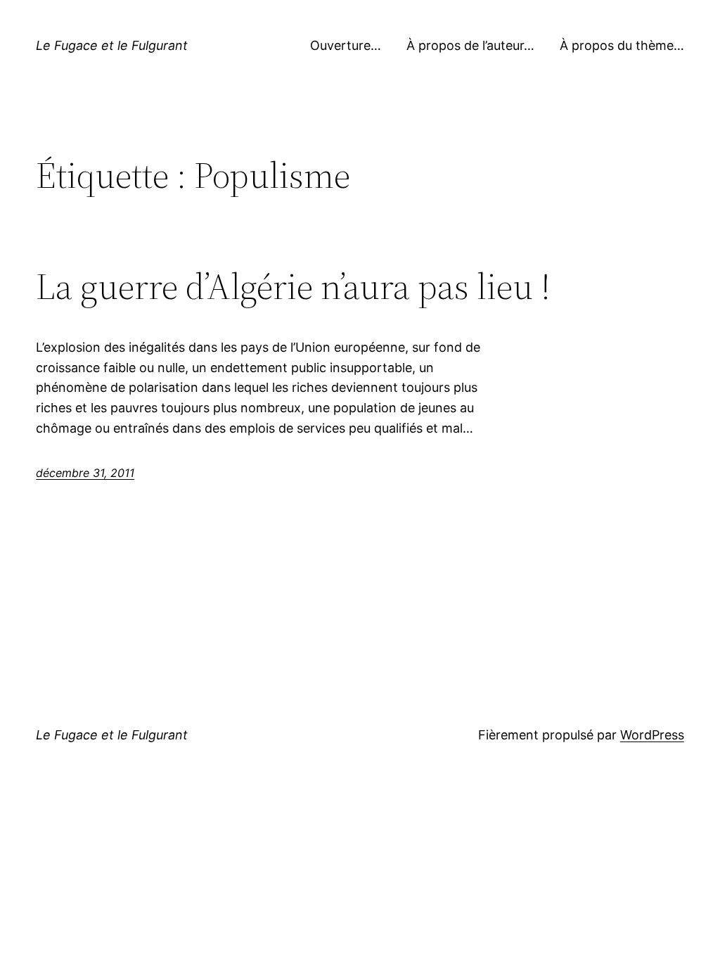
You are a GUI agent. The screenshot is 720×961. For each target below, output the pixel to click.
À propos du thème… (622, 45)
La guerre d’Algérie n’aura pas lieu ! (293, 286)
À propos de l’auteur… (470, 45)
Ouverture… (345, 45)
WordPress (652, 734)
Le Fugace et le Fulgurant (112, 45)
